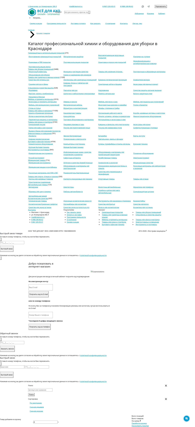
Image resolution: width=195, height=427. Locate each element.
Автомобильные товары (38, 185)
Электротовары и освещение (39, 133)
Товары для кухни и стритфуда (40, 122)
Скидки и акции (36, 23)
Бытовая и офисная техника (39, 141)
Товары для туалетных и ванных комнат (44, 77)
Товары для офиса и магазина (40, 111)
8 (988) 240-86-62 (126, 6)
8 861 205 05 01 (37, 222)
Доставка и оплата (78, 23)
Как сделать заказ (74, 212)
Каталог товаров (43, 33)
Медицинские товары (36, 160)
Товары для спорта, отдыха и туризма (43, 176)
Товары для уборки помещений (40, 69)
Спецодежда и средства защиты (41, 88)
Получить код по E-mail (38, 294)
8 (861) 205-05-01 (108, 6)
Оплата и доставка (74, 215)
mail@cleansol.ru (75, 6)
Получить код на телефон (39, 327)
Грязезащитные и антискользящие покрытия (46, 53)
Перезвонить (160, 6)
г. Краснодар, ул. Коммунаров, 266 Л (42, 6)
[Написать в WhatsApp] (143, 6)
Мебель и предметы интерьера (40, 99)
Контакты (124, 23)
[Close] (1, 239)
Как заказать (95, 23)
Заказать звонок (7, 349)
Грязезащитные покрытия (112, 212)
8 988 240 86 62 (37, 220)
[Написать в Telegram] (148, 6)
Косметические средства (38, 198)
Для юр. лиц (137, 23)
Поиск (31, 394)
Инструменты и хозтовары (38, 150)
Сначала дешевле (37, 407)
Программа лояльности (56, 23)
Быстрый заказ (7, 249)
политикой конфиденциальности (93, 255)
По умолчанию (36, 403)
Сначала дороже (36, 411)
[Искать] (89, 12)
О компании (110, 23)
